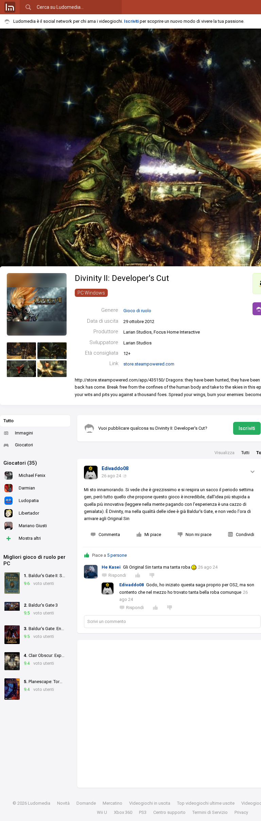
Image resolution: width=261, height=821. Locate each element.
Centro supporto (169, 812)
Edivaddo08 (115, 468)
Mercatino (112, 803)
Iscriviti (131, 21)
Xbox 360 (123, 812)
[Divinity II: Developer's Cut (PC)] (37, 304)
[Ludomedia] (10, 7)
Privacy (241, 812)
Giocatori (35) (20, 463)
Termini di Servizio (210, 812)
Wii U (102, 812)
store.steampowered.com (148, 364)
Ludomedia (39, 803)
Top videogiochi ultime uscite (205, 803)
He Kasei (111, 567)
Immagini (24, 432)
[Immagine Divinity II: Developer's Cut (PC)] (21, 350)
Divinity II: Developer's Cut (122, 278)
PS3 (142, 812)
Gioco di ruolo (137, 310)
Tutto (8, 420)
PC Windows (91, 293)
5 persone (117, 555)
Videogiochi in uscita (149, 803)
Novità (63, 803)
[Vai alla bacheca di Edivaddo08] (91, 472)
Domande (86, 803)
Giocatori (24, 444)
